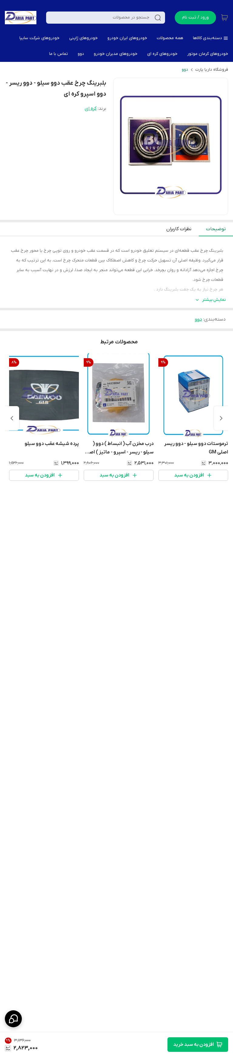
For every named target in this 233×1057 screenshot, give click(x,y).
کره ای (90, 109)
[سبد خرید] (224, 17)
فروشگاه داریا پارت (211, 69)
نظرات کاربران (178, 229)
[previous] (221, 418)
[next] (12, 418)
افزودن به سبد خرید (193, 1045)
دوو (185, 69)
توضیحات (216, 229)
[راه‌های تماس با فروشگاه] (13, 1018)
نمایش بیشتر (214, 300)
